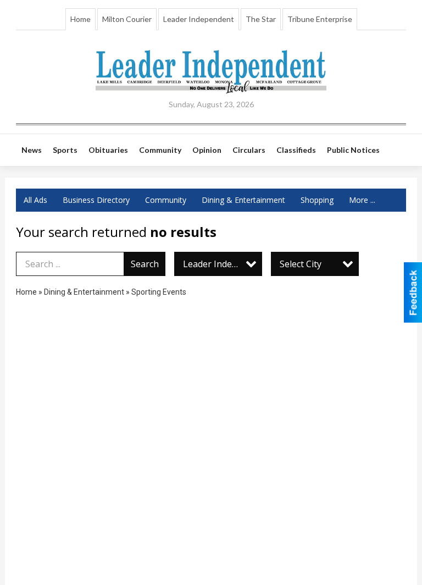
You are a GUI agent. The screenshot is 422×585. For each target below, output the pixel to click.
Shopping (317, 200)
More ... (362, 200)
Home (80, 19)
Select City (300, 264)
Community (165, 200)
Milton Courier (127, 19)
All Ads (35, 200)
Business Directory (96, 200)
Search (145, 264)
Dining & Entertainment (243, 200)
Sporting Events (158, 292)
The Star (261, 19)
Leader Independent (198, 19)
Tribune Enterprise (319, 19)
